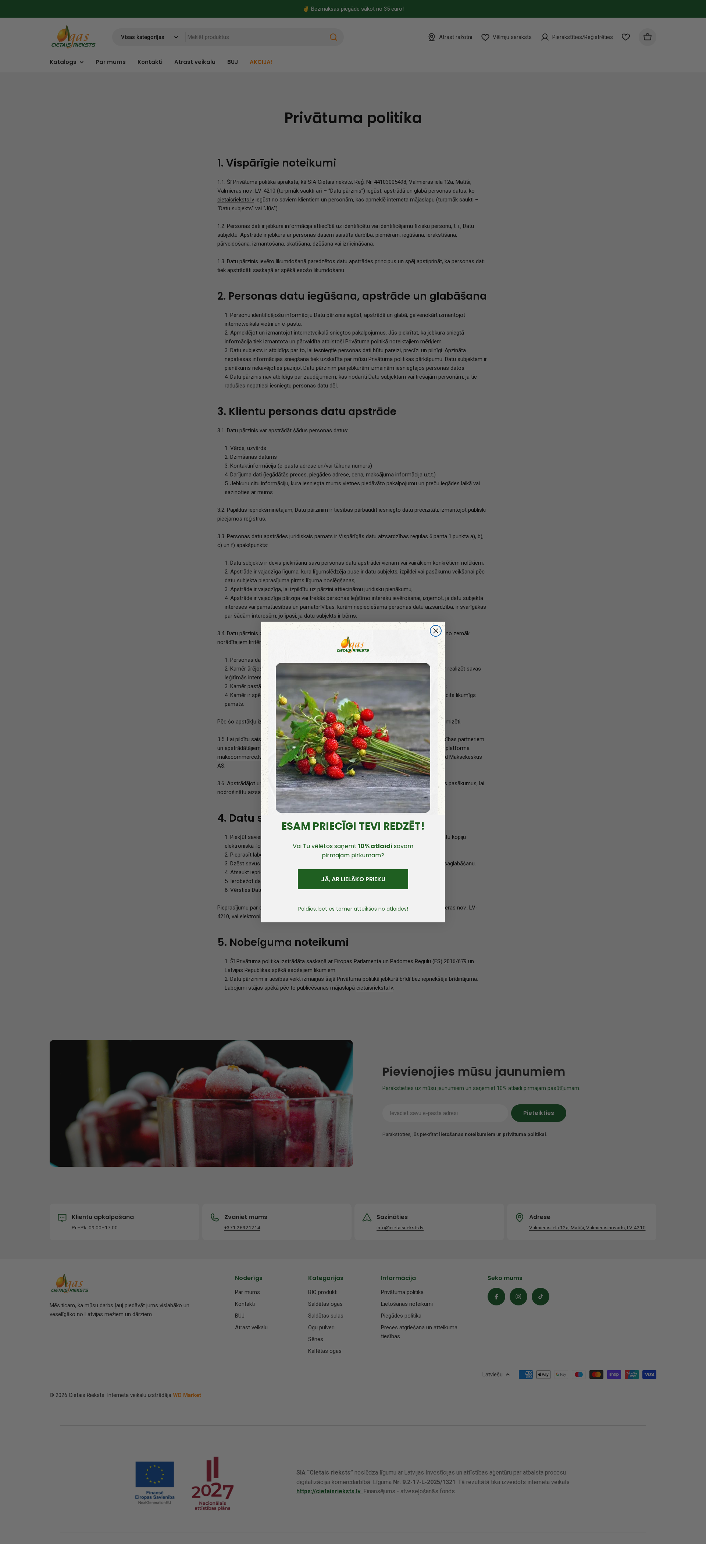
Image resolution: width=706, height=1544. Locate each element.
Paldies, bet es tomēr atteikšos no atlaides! (353, 908)
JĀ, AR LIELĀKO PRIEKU (353, 879)
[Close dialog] (435, 630)
